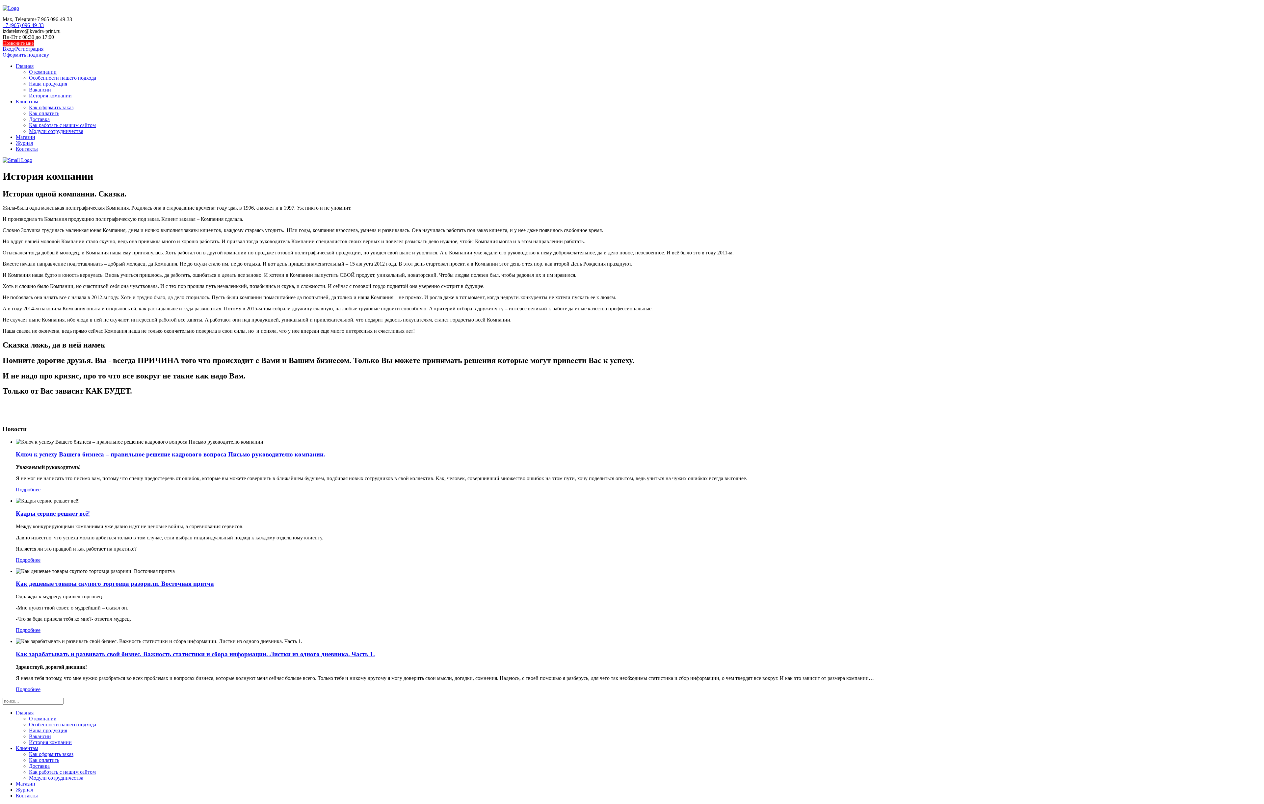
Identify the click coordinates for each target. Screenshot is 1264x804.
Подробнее (28, 489)
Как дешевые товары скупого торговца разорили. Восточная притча (115, 583)
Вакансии (40, 89)
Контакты (27, 149)
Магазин (25, 137)
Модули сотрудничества (56, 131)
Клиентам (27, 101)
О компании (43, 72)
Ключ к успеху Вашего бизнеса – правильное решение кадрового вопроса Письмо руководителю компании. (170, 454)
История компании (50, 95)
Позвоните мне (18, 43)
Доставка (39, 119)
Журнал (24, 143)
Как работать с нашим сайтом (62, 125)
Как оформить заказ (51, 107)
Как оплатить (44, 113)
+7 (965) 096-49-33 (23, 25)
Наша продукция (48, 84)
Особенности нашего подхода (62, 78)
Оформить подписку (26, 55)
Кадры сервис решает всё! (53, 513)
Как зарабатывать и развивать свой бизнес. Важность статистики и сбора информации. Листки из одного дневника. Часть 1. (195, 654)
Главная (25, 66)
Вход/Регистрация (23, 49)
